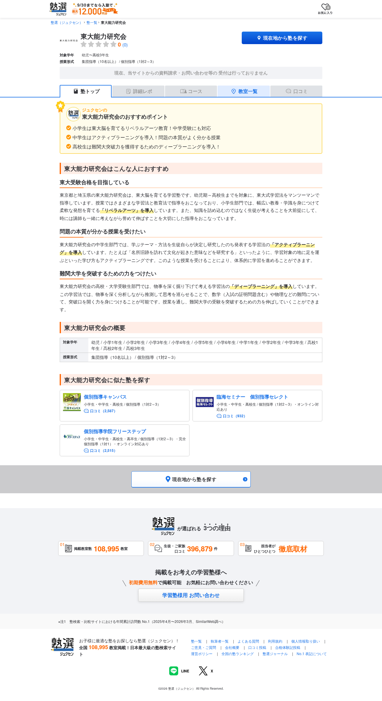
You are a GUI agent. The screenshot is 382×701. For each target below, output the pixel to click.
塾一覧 (92, 22)
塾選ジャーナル (275, 653)
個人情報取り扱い (305, 640)
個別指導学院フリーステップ (115, 431)
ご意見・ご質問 (203, 647)
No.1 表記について (312, 653)
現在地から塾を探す (285, 37)
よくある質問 (249, 640)
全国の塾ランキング (237, 653)
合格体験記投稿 (287, 647)
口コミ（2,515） (103, 450)
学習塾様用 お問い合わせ (191, 594)
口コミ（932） (235, 415)
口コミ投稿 (257, 647)
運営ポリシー (201, 653)
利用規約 (275, 640)
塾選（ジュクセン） (67, 22)
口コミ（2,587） (103, 410)
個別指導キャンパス (105, 396)
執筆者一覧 (220, 640)
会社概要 (232, 647)
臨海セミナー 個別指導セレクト (252, 396)
